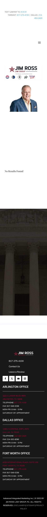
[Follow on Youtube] (18, 378)
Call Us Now (23, 135)
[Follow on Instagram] (25, 378)
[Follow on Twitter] (12, 378)
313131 (23, 12)
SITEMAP (30, 505)
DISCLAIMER (19, 505)
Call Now (13, 302)
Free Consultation (23, 146)
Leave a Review (17, 371)
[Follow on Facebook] (5, 378)
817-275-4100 (23, 15)
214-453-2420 (20, 436)
